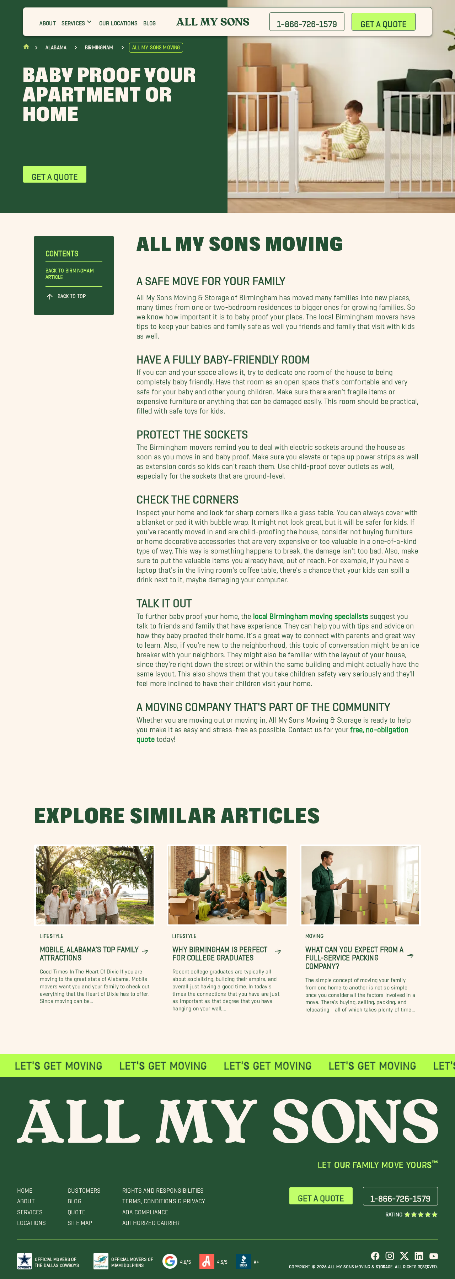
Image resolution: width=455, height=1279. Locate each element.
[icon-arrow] (145, 952)
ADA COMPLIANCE (145, 1210)
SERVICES (30, 1210)
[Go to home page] (26, 48)
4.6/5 (185, 1260)
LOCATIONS (31, 1221)
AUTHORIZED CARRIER (151, 1221)
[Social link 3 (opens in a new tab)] (404, 1258)
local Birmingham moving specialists (310, 614)
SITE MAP (80, 1221)
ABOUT (26, 1199)
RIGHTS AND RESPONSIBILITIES (163, 1188)
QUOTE (76, 1210)
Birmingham (99, 47)
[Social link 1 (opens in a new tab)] (375, 1258)
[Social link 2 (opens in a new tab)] (389, 1258)
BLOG (74, 1199)
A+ (256, 1260)
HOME (25, 1188)
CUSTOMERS (84, 1188)
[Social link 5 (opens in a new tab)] (433, 1258)
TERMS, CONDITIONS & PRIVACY (163, 1199)
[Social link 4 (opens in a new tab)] (418, 1258)
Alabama (56, 47)
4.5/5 (222, 1260)
